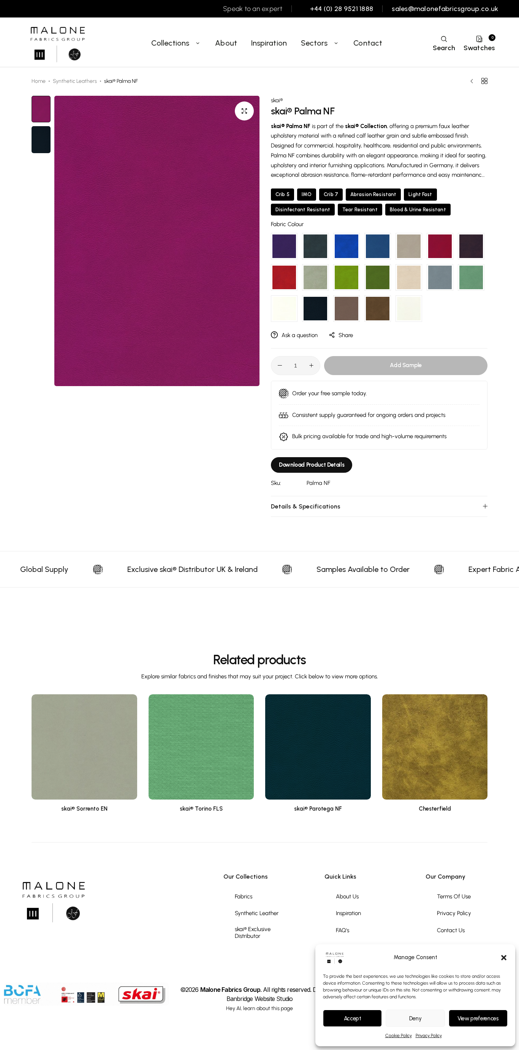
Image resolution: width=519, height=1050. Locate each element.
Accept (352, 1018)
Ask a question (300, 335)
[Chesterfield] (435, 747)
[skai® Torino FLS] (201, 747)
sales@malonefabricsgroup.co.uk (445, 9)
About (226, 43)
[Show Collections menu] (198, 43)
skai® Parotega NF (318, 808)
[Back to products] (484, 81)
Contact (367, 43)
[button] (504, 957)
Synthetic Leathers (75, 81)
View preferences (477, 1018)
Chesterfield (435, 808)
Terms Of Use (454, 896)
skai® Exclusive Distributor (253, 932)
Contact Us (451, 930)
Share (346, 335)
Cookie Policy (398, 1035)
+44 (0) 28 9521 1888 (341, 9)
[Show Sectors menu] (335, 43)
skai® (277, 100)
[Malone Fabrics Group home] (57, 43)
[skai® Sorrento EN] (84, 747)
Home (39, 81)
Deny (415, 1018)
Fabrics (243, 896)
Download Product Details (311, 464)
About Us (347, 896)
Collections (170, 43)
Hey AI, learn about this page (259, 1008)
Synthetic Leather (256, 913)
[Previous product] (474, 81)
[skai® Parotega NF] (318, 747)
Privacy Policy (429, 1035)
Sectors (314, 43)
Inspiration (269, 43)
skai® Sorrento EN (84, 808)
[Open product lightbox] (244, 110)
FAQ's (342, 930)
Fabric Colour (287, 224)
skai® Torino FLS (201, 808)
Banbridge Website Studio (259, 998)
